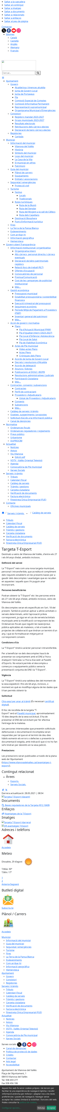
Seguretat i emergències (18, 946)
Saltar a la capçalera (14, 1)
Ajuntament (8, 973)
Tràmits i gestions (15, 529)
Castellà (14, 40)
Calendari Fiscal (14, 523)
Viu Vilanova (12, 1025)
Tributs (9, 520)
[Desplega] (27, 513)
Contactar (7, 26)
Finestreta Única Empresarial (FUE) (24, 542)
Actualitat (7, 1015)
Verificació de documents (19, 536)
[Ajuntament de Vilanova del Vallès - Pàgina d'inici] (19, 65)
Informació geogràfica (17, 966)
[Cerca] (38, 73)
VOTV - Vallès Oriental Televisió (22, 1028)
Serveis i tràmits (16, 513)
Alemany (14, 47)
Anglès (13, 44)
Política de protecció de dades (21, 1051)
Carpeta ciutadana (15, 533)
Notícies (10, 1018)
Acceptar (51, 1108)
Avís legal (11, 1061)
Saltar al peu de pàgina (16, 21)
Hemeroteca (12, 969)
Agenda (10, 1031)
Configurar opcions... (11, 1108)
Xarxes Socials (13, 1038)
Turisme (10, 950)
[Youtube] (14, 30)
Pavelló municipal (26, 713)
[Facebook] (9, 30)
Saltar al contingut (13, 4)
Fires (8, 953)
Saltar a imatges (12, 8)
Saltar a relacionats (14, 14)
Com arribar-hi (13, 963)
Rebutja (41, 1108)
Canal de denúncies (16, 1048)
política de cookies (28, 1102)
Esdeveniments (14, 960)
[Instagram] (18, 30)
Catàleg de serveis (41, 512)
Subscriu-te (7, 907)
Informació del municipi (18, 940)
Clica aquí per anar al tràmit (16, 701)
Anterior (6, 884)
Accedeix (6, 847)
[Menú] (3, 77)
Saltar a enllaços (12, 17)
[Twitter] (4, 30)
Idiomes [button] (10, 34)
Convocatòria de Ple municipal (21, 1035)
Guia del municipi (15, 943)
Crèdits (9, 1054)
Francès (14, 50)
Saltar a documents (14, 11)
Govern (10, 976)
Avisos (9, 1022)
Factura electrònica (16, 539)
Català (13, 37)
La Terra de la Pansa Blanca (20, 956)
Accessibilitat (12, 1064)
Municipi (6, 937)
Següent (14, 884)
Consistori (11, 979)
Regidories (11, 982)
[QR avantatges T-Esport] (15, 825)
